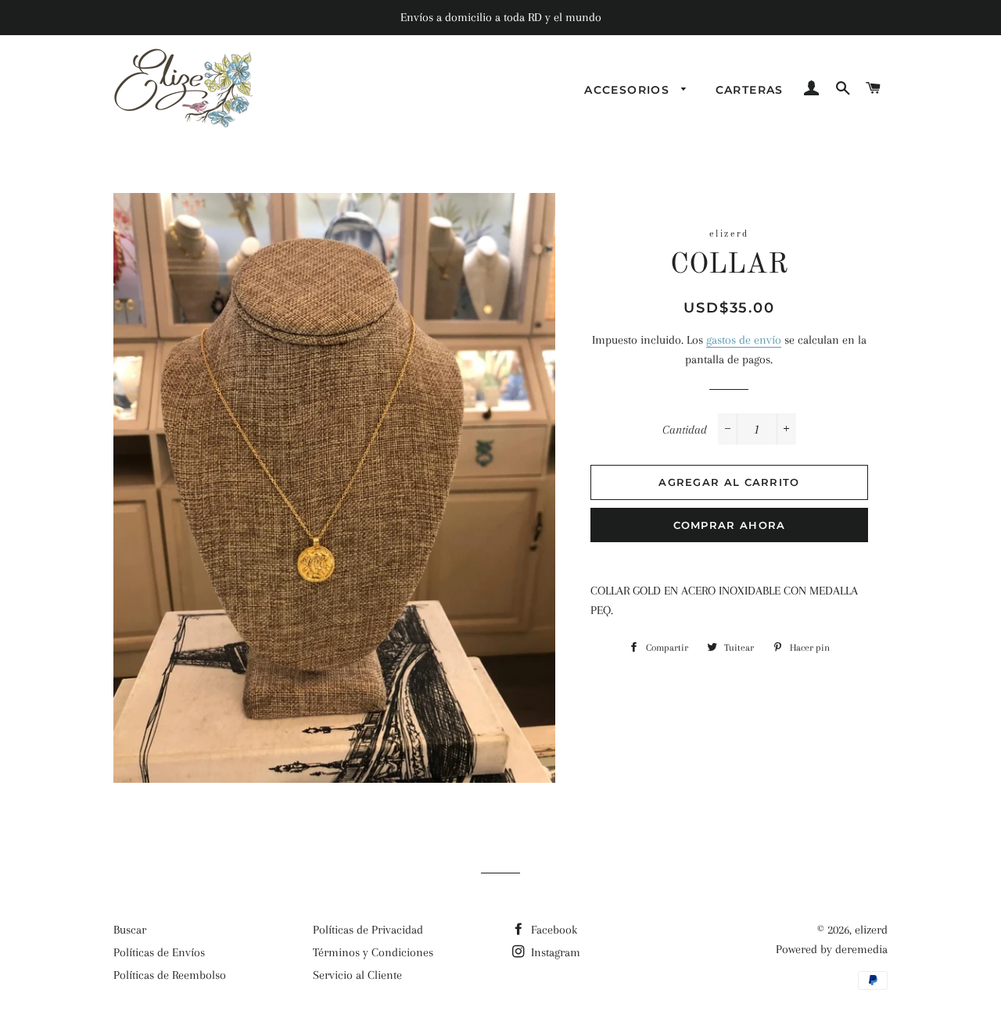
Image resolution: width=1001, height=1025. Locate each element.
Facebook (552, 930)
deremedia (861, 949)
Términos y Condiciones (373, 952)
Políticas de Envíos (159, 952)
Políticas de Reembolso (169, 975)
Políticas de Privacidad (368, 930)
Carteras (750, 90)
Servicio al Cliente (357, 975)
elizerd (871, 930)
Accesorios (628, 90)
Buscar (129, 930)
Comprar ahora (729, 525)
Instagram (554, 952)
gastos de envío (743, 340)
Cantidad (684, 430)
